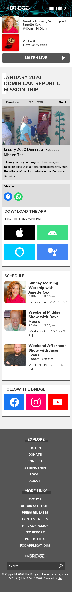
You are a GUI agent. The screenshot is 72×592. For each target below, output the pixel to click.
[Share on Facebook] (8, 196)
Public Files (35, 539)
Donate (35, 454)
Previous (10, 102)
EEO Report (35, 532)
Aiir (60, 578)
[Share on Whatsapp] (18, 196)
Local (35, 474)
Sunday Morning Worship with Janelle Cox (46, 23)
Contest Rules (35, 519)
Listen (35, 448)
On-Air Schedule (35, 506)
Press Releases (35, 513)
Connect (35, 461)
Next (60, 102)
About (35, 481)
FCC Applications (35, 545)
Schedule (14, 276)
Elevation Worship (35, 45)
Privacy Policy (35, 526)
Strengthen (35, 468)
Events (35, 499)
